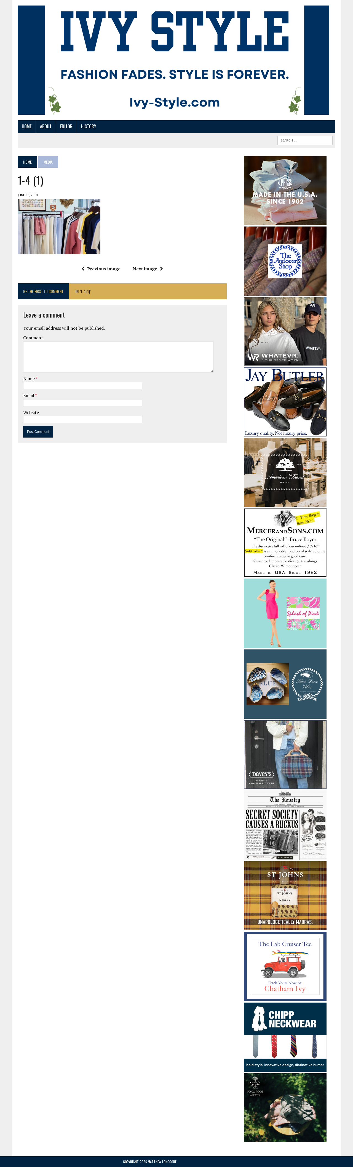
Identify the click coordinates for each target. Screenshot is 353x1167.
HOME (26, 126)
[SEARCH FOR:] (305, 139)
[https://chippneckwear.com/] (285, 1068)
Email (29, 395)
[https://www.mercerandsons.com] (285, 573)
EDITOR (66, 126)
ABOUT (46, 126)
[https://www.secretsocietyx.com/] (285, 856)
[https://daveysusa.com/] (285, 785)
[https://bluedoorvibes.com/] (285, 715)
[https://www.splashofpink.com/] (285, 644)
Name (29, 378)
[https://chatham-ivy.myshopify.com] (285, 997)
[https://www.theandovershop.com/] (285, 292)
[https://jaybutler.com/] (285, 433)
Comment (33, 338)
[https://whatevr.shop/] (285, 362)
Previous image (104, 269)
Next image (145, 269)
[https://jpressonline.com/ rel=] (285, 221)
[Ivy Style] (173, 60)
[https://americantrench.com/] (285, 503)
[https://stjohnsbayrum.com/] (285, 927)
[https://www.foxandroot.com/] (285, 1139)
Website (31, 412)
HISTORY (88, 126)
